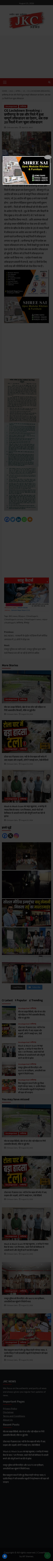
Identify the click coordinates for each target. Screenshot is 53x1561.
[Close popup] (48, 157)
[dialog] (26, 170)
